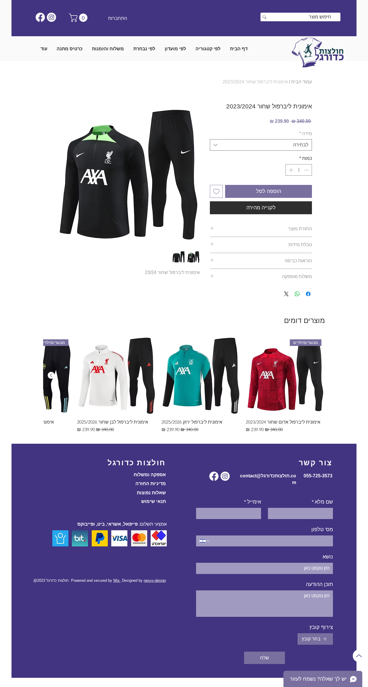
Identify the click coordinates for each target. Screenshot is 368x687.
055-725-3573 (318, 475)
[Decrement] (307, 169)
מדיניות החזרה (150, 483)
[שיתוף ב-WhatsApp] (297, 293)
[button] (79, 18)
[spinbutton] (298, 169)
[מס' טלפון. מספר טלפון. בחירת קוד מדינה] (205, 541)
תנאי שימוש (153, 501)
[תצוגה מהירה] (201, 375)
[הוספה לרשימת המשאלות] (216, 191)
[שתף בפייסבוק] (308, 293)
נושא (328, 557)
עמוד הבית (301, 81)
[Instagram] (51, 17)
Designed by (133, 580)
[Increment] (290, 169)
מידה (305, 133)
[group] (184, 387)
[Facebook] (40, 17)
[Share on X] (286, 293)
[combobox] (261, 145)
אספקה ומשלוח (150, 474)
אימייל (252, 502)
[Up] (359, 656)
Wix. (117, 580)
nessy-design (155, 580)
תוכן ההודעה (319, 584)
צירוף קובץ (321, 627)
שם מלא (322, 502)
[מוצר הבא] (51, 375)
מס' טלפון (322, 529)
